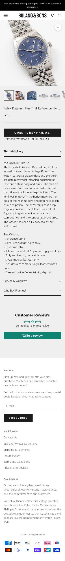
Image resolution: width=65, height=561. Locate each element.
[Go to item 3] (32, 95)
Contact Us (10, 437)
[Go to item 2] (20, 95)
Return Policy (12, 455)
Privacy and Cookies (16, 467)
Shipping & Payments (17, 449)
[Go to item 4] (43, 95)
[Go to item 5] (55, 95)
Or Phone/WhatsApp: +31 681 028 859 (26, 138)
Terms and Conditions (17, 461)
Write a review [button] (32, 335)
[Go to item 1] (9, 95)
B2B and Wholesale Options (20, 443)
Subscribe (18, 417)
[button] (32, 152)
